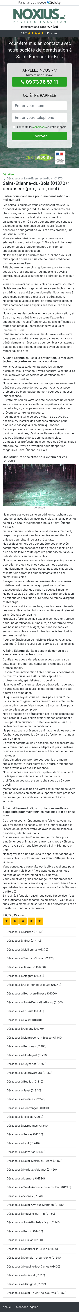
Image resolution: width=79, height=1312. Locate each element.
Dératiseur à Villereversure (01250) (29, 1073)
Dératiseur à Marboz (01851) (25, 932)
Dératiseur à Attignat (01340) (25, 976)
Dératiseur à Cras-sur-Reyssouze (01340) (34, 985)
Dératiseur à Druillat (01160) (25, 1240)
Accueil (7, 1307)
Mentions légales (27, 1307)
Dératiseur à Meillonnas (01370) (27, 949)
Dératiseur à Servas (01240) (25, 1134)
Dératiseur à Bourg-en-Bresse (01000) (32, 993)
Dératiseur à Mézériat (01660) (26, 1152)
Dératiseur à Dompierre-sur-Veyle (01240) (34, 1257)
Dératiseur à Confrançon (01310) (28, 1108)
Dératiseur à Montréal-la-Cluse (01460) (32, 1249)
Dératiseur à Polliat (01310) (24, 1020)
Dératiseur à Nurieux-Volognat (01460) (32, 1169)
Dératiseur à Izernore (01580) (26, 1178)
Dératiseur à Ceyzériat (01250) (26, 1064)
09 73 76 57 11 (41, 82)
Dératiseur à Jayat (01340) (24, 1090)
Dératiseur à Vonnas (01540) (25, 1196)
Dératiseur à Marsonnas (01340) (28, 1125)
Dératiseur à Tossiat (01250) (25, 1116)
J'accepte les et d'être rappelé (41, 126)
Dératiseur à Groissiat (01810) (26, 1275)
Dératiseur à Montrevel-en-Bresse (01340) (34, 1037)
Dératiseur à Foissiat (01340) (25, 1011)
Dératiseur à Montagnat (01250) (27, 1055)
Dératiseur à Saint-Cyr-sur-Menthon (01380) (35, 1205)
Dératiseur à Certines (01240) (26, 1099)
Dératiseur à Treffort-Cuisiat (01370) (30, 958)
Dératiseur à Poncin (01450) (25, 1231)
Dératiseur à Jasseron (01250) (26, 967)
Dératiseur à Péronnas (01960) (26, 1046)
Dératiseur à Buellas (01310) (25, 1081)
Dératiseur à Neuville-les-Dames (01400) (33, 1266)
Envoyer (40, 136)
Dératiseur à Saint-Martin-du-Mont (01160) (34, 1161)
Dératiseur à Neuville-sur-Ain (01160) (31, 1213)
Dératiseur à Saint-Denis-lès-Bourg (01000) (35, 1002)
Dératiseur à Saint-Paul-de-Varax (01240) (33, 1222)
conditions (39, 126)
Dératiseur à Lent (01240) (23, 1143)
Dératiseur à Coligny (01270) (25, 1028)
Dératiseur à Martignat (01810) (26, 1284)
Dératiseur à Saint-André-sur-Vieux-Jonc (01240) (39, 1187)
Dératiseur (10, 174)
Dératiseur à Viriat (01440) (24, 940)
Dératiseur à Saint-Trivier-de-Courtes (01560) (36, 1293)
